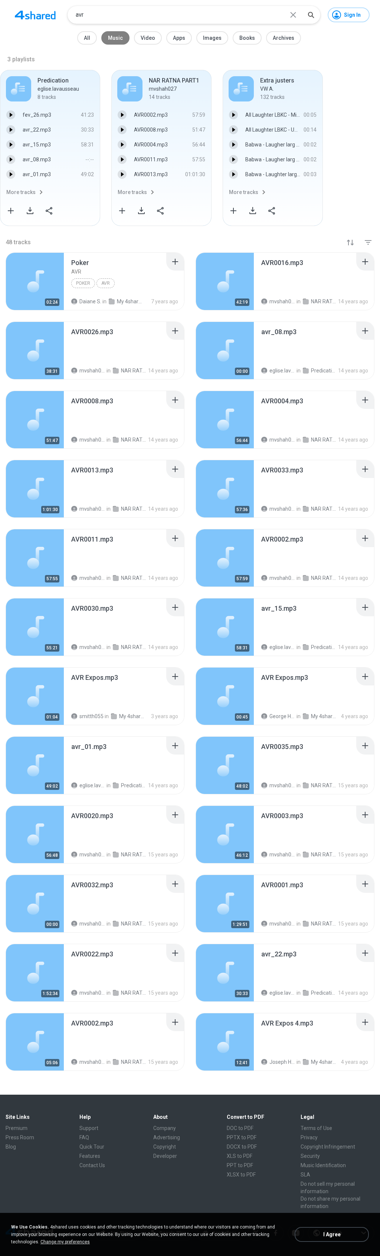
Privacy (309, 1137)
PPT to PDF (240, 1165)
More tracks (21, 192)
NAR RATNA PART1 (324, 785)
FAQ (84, 1137)
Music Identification (323, 1165)
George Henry (282, 716)
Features (89, 1156)
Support (88, 1128)
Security (310, 1156)
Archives (283, 38)
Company (164, 1128)
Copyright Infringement (328, 1147)
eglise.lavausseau (92, 785)
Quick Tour (91, 1147)
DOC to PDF (240, 1128)
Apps (179, 38)
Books (247, 38)
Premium (16, 1128)
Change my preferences (65, 1241)
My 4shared (132, 716)
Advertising (166, 1137)
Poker (83, 283)
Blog (11, 1147)
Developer (165, 1156)
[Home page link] (35, 15)
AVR (105, 283)
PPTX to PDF (241, 1137)
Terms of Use (316, 1128)
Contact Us (92, 1165)
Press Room (20, 1137)
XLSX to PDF (241, 1175)
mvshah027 (282, 785)
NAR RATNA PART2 (324, 855)
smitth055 (91, 716)
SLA (305, 1175)
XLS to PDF (239, 1156)
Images (212, 38)
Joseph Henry (282, 1062)
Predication (134, 785)
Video (148, 38)
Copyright (164, 1147)
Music (115, 38)
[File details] (35, 281)
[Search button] (311, 15)
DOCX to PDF (242, 1147)
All (87, 38)
